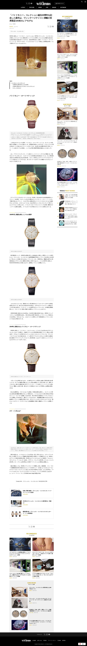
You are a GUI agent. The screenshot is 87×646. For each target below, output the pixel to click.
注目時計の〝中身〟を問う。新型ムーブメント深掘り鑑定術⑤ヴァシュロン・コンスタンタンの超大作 (67, 163)
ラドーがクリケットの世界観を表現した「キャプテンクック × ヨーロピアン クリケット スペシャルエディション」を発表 (20, 553)
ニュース (16, 26)
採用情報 (63, 640)
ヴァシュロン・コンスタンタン (17, 31)
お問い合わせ (39, 640)
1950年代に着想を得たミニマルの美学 (20, 84)
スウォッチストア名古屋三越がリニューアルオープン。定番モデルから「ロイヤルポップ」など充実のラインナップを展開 (20, 575)
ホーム (11, 23)
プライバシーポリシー (52, 640)
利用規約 (45, 640)
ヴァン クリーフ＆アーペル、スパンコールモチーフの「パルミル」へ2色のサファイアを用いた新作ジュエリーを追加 (43, 553)
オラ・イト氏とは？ (17, 87)
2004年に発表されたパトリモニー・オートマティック (24, 86)
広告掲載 (59, 640)
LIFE (47, 7)
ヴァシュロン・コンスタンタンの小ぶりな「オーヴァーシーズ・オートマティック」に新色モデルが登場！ (40, 600)
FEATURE (31, 7)
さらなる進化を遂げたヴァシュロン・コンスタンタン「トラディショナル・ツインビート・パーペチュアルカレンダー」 (40, 622)
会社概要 (34, 640)
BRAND (54, 7)
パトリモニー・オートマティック (18, 83)
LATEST (23, 7)
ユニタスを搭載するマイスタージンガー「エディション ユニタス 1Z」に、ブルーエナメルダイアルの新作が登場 (42, 575)
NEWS (40, 7)
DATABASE (63, 7)
